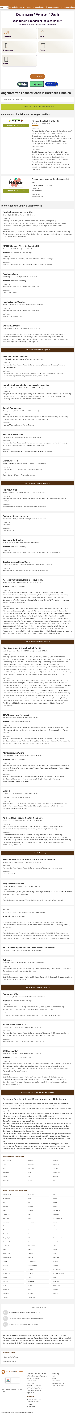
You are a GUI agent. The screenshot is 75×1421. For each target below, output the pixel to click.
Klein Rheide (6, 1222)
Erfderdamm (56, 1257)
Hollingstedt (6, 1293)
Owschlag (5, 1281)
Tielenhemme (31, 1297)
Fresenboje (55, 1281)
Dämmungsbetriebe (33, 1378)
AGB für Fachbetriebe (34, 1390)
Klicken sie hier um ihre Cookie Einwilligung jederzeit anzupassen (17, 1412)
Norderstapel (31, 1245)
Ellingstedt (5, 1265)
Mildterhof (55, 1289)
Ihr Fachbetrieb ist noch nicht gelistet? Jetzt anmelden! (37, 1092)
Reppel (5, 1249)
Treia (54, 1194)
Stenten (30, 1234)
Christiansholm (7, 1257)
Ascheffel (55, 1265)
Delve (54, 1234)
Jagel (4, 1269)
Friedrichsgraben (32, 1265)
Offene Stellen (31, 1406)
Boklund (55, 1202)
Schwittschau (56, 1210)
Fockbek (30, 1285)
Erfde (29, 1218)
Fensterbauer (31, 1381)
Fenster (22, 7)
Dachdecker (31, 1383)
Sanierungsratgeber (58, 1383)
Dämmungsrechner (55, 7)
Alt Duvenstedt (32, 1261)
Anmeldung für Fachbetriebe (36, 1374)
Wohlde (5, 1277)
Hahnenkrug (31, 1194)
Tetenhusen (6, 1226)
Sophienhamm (32, 1242)
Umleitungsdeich (7, 1242)
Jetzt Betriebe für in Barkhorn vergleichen (37, 349)
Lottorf (4, 1285)
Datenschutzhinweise (34, 1386)
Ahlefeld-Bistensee (57, 1218)
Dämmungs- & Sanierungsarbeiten (17, 1149)
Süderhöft (30, 1257)
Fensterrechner (69, 7)
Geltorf (29, 1230)
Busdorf (30, 1214)
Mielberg (5, 1261)
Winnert (55, 1230)
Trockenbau (30, 7)
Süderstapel (56, 1214)
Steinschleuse (31, 1222)
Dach (53, 1376)
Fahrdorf (55, 1206)
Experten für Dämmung (48, 1144)
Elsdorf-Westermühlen (58, 1238)
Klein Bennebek (7, 1194)
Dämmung (4, 7)
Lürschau (55, 1222)
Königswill (30, 1253)
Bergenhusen (6, 1253)
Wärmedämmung (24, 1338)
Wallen (54, 1245)
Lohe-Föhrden (6, 1273)
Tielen (29, 1277)
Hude (29, 1289)
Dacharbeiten (14, 7)
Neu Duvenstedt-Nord (58, 1273)
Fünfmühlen (6, 1230)
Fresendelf (30, 1210)
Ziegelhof (55, 1293)
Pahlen (54, 1277)
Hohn (29, 1198)
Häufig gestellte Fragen (11, 1357)
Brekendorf (30, 1206)
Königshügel (6, 1238)
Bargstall (55, 1198)
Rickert (54, 1226)
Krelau (54, 1253)
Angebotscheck (41, 7)
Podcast (29, 1404)
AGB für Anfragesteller (34, 1388)
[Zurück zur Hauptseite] (12, 1372)
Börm (4, 1202)
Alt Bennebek (6, 1198)
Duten (29, 1238)
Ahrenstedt (31, 1226)
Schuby (30, 1249)
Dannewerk (6, 1289)
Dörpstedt (5, 1234)
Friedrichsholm (7, 1297)
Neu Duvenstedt (57, 1269)
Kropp (4, 1210)
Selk (29, 1202)
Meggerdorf (6, 1245)
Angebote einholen (9, 1362)
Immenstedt (31, 1273)
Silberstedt (30, 1269)
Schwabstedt (56, 1242)
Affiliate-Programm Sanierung (37, 1376)
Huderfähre (31, 1281)
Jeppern (55, 1249)
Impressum (30, 1393)
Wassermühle (6, 1214)
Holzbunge (55, 1261)
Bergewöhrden (56, 1285)
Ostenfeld (5, 1206)
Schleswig (30, 1293)
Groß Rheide (6, 1218)
